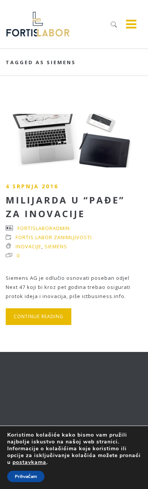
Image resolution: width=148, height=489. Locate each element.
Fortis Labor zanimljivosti (54, 237)
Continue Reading (38, 316)
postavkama (29, 462)
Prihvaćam (26, 476)
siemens (55, 246)
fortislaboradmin (43, 228)
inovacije (28, 246)
